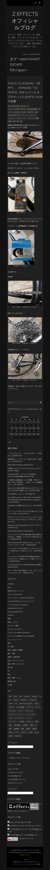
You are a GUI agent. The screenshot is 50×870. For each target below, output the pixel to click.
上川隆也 (21, 721)
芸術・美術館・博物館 (15, 650)
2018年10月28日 (14, 106)
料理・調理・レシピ (14, 678)
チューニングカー (30, 714)
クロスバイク (32, 115)
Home (24, 54)
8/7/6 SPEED (16, 112)
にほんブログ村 (13, 769)
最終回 (28, 729)
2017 (20, 696)
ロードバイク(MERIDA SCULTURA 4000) (21, 636)
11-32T (10, 112)
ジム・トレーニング (14, 639)
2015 (10, 696)
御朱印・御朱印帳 (14, 657)
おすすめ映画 (20, 707)
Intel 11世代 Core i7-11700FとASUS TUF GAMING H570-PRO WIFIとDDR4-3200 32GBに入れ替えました (24, 499)
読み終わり (18, 736)
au (40, 696)
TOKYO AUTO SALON (25, 703)
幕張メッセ (33, 725)
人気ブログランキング (15, 783)
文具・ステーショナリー (16, 660)
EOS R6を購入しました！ (16, 494)
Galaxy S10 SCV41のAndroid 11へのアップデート (24, 525)
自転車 (11, 736)
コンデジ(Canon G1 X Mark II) (18, 605)
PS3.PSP (10, 615)
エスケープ (25, 115)
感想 (10, 729)
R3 (20, 115)
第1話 (30, 732)
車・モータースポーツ (15, 629)
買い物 (10, 667)
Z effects (11, 584)
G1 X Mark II (33, 700)
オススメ (37, 707)
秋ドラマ (24, 732)
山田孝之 (25, 725)
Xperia (37, 703)
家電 (9, 619)
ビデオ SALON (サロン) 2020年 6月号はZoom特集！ (25, 565)
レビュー (29, 718)
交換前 (37, 118)
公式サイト (30, 721)
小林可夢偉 (17, 725)
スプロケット (11, 118)
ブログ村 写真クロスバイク (17, 779)
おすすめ (11, 707)
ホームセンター (19, 718)
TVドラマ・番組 (13, 626)
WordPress (25, 852)
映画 (22, 729)
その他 (10, 685)
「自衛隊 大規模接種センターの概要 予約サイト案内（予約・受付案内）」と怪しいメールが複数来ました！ (25, 482)
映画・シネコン (13, 622)
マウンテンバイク (21, 118)
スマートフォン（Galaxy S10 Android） (21, 598)
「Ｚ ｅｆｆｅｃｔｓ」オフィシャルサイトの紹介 (26, 864)
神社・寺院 (11, 653)
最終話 (35, 729)
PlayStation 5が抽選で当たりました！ (20, 505)
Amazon (27, 696)
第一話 (37, 732)
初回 (10, 725)
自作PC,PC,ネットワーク (16, 591)
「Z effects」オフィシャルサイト (19, 758)
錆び (21, 121)
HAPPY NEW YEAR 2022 (15, 465)
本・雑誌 (11, 646)
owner (24, 106)
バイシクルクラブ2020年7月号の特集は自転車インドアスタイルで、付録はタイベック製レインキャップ (25, 558)
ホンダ (11, 718)
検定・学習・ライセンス (16, 664)
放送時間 (16, 729)
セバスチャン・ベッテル (16, 714)
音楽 (9, 643)
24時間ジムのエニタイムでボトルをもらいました (24, 468)
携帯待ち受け (12, 681)
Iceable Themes (25, 855)
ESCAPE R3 (30, 112)
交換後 (10, 121)
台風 (14, 121)
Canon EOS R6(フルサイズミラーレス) (20, 601)
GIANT (36, 112)
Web (9, 587)
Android (34, 696)
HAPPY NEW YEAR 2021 (15, 531)
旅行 (9, 674)
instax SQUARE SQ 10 (15, 612)
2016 (15, 696)
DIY (9, 671)
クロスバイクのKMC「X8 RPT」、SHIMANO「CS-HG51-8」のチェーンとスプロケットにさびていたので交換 (25, 92)
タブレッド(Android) (15, 594)
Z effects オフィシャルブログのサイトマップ (26, 862)
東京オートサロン (14, 732)
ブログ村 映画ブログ (15, 776)
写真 (36, 721)
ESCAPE (24, 112)
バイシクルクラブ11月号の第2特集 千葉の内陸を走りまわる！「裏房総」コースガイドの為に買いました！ (25, 536)
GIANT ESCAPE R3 (13, 115)
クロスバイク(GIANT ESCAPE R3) (17, 109)
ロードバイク (30, 118)
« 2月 (9, 442)
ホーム (26, 859)
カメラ (21, 711)
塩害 (18, 121)
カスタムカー (13, 711)
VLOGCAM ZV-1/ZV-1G (15, 608)
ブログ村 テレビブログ (15, 772)
